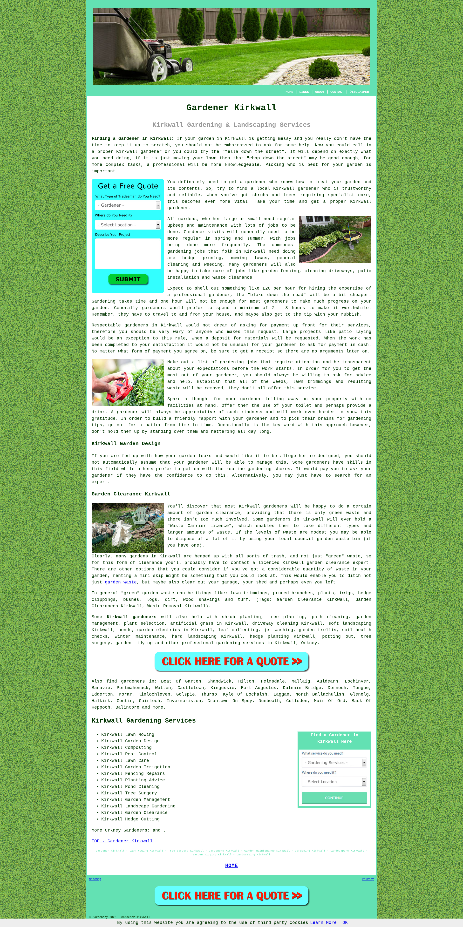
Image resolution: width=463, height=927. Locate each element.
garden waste (121, 582)
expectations (213, 368)
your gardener (250, 418)
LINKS (304, 92)
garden (206, 138)
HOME (289, 92)
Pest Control (141, 754)
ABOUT (320, 92)
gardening (179, 251)
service (306, 388)
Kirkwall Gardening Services (144, 720)
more (158, 707)
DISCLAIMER (359, 92)
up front (304, 325)
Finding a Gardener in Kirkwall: (133, 138)
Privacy (368, 879)
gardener (255, 182)
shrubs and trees (274, 195)
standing (160, 431)
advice (363, 375)
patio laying (355, 331)
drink (98, 412)
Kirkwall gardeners (132, 617)
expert (100, 482)
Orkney (309, 643)
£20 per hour (279, 288)
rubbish (350, 314)
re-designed (324, 455)
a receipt (263, 351)
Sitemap (95, 879)
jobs (273, 225)
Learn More (323, 922)
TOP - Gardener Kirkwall (122, 841)
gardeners (255, 264)
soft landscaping (349, 623)
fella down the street (253, 151)
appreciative (199, 412)
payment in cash (349, 344)
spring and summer (239, 238)
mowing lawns (249, 258)
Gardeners (135, 830)
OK (345, 922)
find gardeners (125, 681)
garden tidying (134, 643)
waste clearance (232, 277)
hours (298, 307)
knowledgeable (242, 164)
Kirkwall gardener (296, 188)
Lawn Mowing (139, 734)
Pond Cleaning (142, 786)
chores (282, 469)
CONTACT (337, 92)
